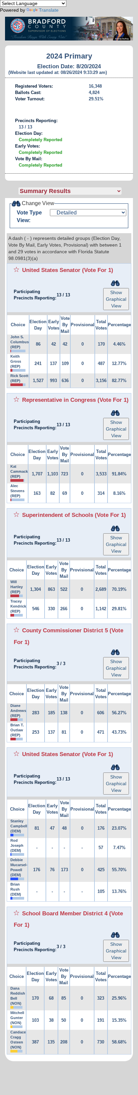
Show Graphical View (116, 299)
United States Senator (51, 270)
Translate (49, 10)
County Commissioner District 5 (65, 630)
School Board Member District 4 (65, 913)
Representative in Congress (59, 399)
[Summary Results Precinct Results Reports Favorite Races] (75, 191)
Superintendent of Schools (57, 515)
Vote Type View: (29, 216)
